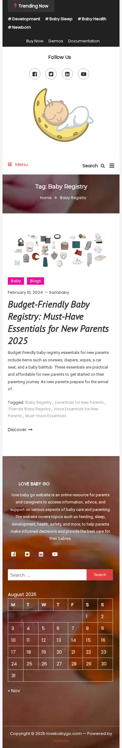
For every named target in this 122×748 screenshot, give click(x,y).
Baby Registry (38, 402)
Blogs (35, 280)
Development (26, 19)
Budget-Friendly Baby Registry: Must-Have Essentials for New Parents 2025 (58, 322)
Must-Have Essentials (45, 415)
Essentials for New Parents (79, 402)
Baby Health (94, 19)
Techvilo (61, 741)
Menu (21, 164)
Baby (16, 280)
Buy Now (34, 41)
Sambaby (59, 292)
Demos (55, 41)
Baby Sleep (61, 19)
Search (91, 166)
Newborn (21, 27)
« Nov (14, 690)
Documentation (84, 41)
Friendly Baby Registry (30, 409)
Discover (17, 429)
